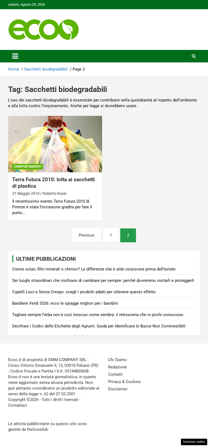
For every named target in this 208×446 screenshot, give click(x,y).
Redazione (117, 367)
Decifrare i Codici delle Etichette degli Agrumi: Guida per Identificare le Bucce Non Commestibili (99, 326)
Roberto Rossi (54, 193)
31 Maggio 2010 (26, 193)
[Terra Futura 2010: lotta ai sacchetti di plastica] (55, 144)
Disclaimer (118, 389)
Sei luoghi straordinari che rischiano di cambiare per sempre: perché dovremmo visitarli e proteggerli (103, 280)
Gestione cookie (194, 442)
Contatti (115, 374)
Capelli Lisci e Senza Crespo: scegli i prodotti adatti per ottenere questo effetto (84, 291)
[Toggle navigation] (15, 56)
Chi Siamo (117, 359)
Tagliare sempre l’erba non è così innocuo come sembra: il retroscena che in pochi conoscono (97, 314)
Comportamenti (27, 166)
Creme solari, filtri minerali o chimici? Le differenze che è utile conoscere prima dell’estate (94, 269)
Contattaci (17, 405)
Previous (87, 235)
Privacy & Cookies (124, 381)
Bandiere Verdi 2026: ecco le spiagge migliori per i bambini (65, 303)
